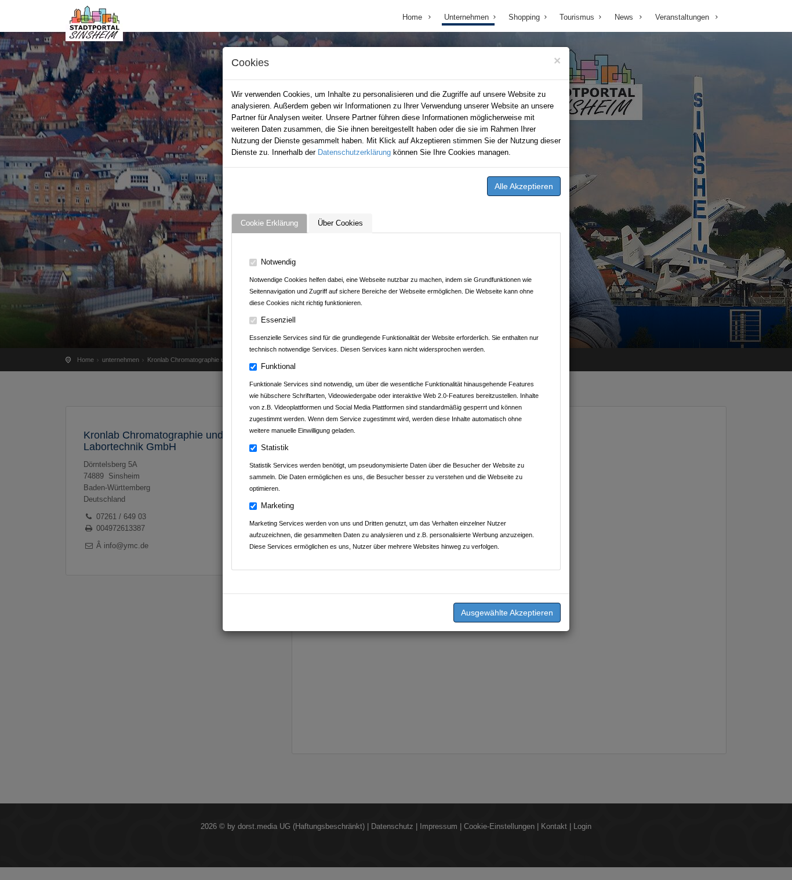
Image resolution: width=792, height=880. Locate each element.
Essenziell (278, 320)
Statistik (275, 447)
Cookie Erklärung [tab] (269, 223)
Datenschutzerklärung (354, 152)
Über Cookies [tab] (340, 223)
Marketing (277, 505)
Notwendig (278, 262)
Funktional (278, 366)
